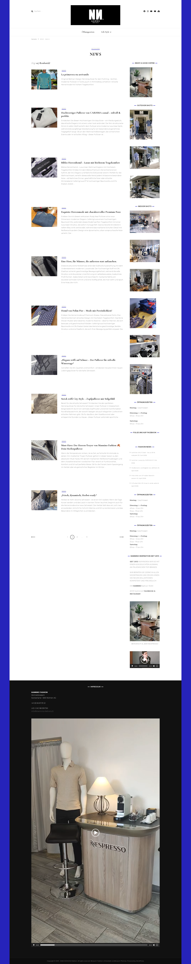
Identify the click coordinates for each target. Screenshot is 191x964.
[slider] (143, 665)
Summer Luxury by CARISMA (141, 460)
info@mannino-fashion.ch (42, 711)
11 (87, 537)
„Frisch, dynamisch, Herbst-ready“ (79, 495)
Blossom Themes (120, 961)
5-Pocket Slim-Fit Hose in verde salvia (144, 483)
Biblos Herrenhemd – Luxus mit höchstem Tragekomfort (90, 162)
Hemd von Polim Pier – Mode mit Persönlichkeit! (86, 310)
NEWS (64, 70)
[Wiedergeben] (132, 666)
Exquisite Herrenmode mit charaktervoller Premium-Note (91, 211)
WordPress (140, 961)
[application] (145, 659)
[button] (145, 660)
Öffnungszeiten (88, 32)
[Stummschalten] (154, 666)
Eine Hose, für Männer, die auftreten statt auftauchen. (89, 261)
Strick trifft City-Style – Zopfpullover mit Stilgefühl (88, 398)
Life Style (105, 32)
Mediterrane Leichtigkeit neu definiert (144, 468)
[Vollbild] (157, 666)
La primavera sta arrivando (75, 74)
